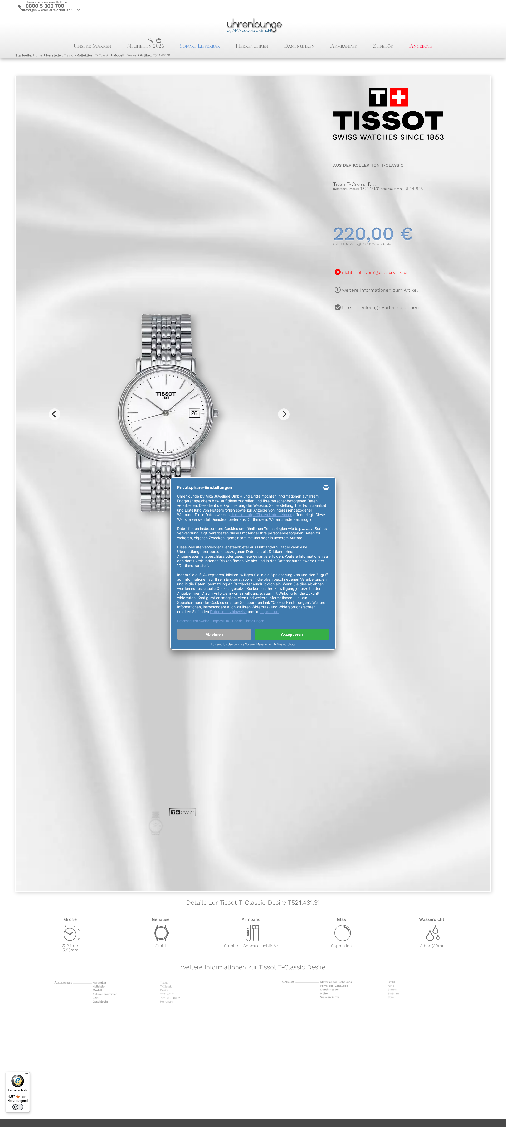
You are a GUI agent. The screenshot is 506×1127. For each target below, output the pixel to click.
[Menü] (26, 1075)
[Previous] (54, 414)
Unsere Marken (92, 45)
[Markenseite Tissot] (388, 150)
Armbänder (343, 45)
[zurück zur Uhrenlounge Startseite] (253, 24)
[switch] (17, 1107)
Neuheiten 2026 (145, 45)
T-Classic (93, 55)
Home (28, 55)
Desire (124, 55)
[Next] (284, 414)
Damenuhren (299, 45)
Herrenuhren (252, 45)
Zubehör (383, 45)
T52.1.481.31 (155, 55)
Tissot (59, 55)
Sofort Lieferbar (200, 45)
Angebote (420, 45)
